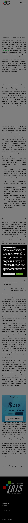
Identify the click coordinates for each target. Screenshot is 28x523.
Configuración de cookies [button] (9, 273)
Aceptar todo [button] (19, 273)
